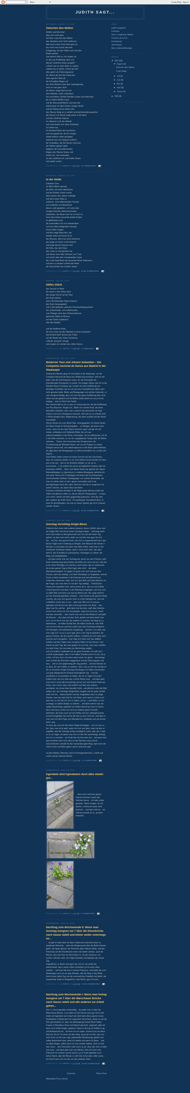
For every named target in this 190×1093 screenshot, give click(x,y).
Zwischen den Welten (59, 27)
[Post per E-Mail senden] (99, 166)
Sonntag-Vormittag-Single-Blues (66, 524)
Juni (119, 80)
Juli (118, 76)
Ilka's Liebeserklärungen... (122, 48)
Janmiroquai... (117, 45)
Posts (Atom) (62, 1079)
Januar (120, 91)
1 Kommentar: (88, 348)
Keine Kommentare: (90, 271)
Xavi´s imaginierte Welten (122, 34)
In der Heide (53, 179)
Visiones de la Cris (119, 38)
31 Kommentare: (90, 760)
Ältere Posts (101, 1073)
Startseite (71, 1073)
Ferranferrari (116, 41)
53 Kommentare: (89, 166)
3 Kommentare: (88, 913)
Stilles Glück (54, 284)
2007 (116, 61)
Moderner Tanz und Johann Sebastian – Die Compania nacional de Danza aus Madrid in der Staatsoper (76, 366)
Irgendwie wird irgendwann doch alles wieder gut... (74, 776)
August (120, 64)
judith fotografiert (118, 28)
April (119, 87)
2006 (116, 96)
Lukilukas (115, 31)
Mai (119, 84)
